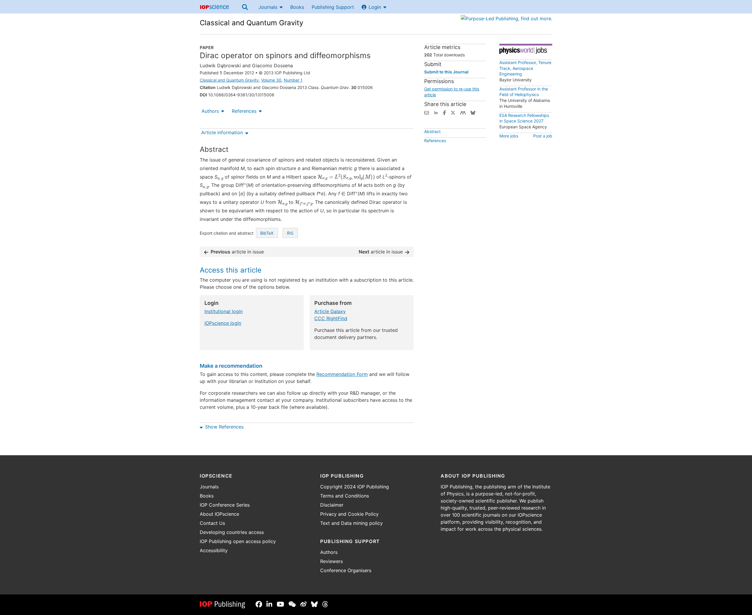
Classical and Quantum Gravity (251, 23)
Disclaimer (331, 505)
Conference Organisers (345, 570)
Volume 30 (271, 80)
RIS (290, 233)
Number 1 (293, 80)
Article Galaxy (330, 311)
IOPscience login (222, 323)
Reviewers (331, 561)
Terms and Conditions (344, 496)
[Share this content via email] (426, 112)
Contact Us (212, 523)
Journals (267, 7)
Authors (210, 111)
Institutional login (223, 311)
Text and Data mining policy (351, 523)
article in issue (237, 252)
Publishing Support (333, 7)
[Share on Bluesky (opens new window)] (473, 112)
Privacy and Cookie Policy (349, 514)
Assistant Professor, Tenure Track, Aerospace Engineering (525, 68)
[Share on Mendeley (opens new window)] (463, 112)
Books (297, 7)
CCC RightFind (330, 318)
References (244, 111)
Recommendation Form (342, 374)
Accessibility (214, 550)
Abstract (432, 131)
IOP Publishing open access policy (238, 541)
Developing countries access (232, 532)
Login (375, 7)
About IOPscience (219, 514)
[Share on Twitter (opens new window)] (453, 112)
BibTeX (266, 233)
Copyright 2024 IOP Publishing (354, 487)
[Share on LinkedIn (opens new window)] (436, 112)
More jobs (508, 135)
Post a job (542, 135)
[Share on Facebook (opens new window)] (444, 112)
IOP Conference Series (225, 505)
